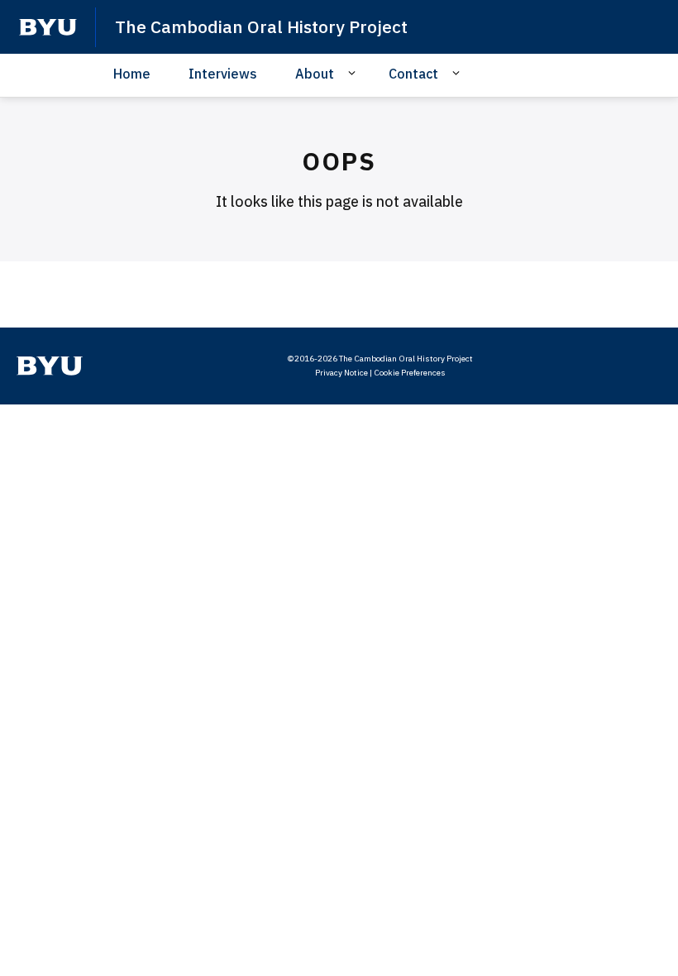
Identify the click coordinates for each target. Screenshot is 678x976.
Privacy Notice (341, 372)
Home (131, 73)
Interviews (223, 73)
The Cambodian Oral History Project (261, 26)
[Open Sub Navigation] (354, 73)
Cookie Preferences (410, 372)
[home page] (48, 27)
